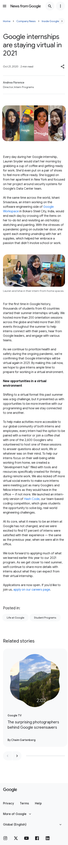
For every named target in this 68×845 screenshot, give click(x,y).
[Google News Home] (26, 6)
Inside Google (50, 21)
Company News (26, 21)
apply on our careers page (31, 590)
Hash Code (31, 499)
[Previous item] (7, 755)
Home (6, 21)
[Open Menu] (4, 6)
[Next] (62, 21)
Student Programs (45, 617)
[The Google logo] (10, 790)
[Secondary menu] (60, 6)
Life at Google (15, 617)
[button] (62, 66)
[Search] (49, 6)
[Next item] (17, 755)
